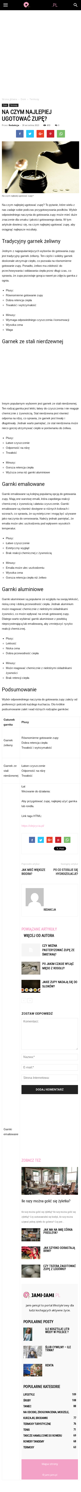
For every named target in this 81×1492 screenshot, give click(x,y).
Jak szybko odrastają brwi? (59, 1249)
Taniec (27, 1406)
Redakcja (14, 125)
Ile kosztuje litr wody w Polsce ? (57, 1330)
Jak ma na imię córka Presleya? (58, 1231)
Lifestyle (29, 1394)
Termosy (13, 105)
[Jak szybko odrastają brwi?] (30, 1252)
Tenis (26, 1429)
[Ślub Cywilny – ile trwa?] (32, 1352)
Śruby (27, 1400)
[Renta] (32, 1370)
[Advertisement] (40, 52)
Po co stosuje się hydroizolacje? (65, 872)
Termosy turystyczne (37, 1424)
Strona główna (9, 99)
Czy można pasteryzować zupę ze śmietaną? (58, 950)
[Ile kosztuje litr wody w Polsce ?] (27, 1334)
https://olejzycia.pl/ (32, 825)
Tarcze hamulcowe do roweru (42, 1435)
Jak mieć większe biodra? (33, 872)
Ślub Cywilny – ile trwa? (58, 1348)
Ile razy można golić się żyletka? (45, 1201)
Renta (49, 1365)
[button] (75, 5)
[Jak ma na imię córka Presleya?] (30, 1234)
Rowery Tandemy (33, 1441)
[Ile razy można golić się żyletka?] (49, 1181)
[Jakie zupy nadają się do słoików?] (30, 986)
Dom (5, 105)
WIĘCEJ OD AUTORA (39, 935)
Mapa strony (50, 1464)
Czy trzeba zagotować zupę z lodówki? (59, 1267)
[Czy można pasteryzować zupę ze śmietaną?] (30, 950)
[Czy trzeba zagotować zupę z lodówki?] (30, 1271)
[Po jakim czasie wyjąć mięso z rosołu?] (30, 968)
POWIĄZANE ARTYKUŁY (39, 929)
